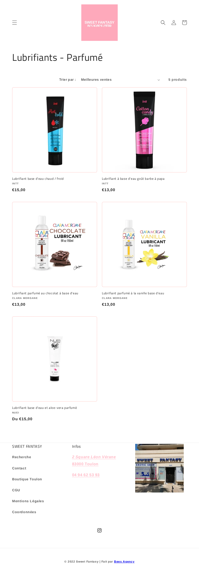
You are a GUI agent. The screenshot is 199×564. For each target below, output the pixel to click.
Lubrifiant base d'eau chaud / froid (38, 179)
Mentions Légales (28, 501)
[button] (14, 22)
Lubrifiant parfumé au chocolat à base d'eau (45, 293)
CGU (16, 490)
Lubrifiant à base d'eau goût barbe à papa (133, 179)
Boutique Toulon (27, 479)
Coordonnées (24, 512)
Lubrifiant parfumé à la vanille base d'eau (133, 293)
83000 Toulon (85, 464)
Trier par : (67, 79)
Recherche (21, 457)
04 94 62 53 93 (86, 475)
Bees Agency (124, 561)
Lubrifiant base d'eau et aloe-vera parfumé (44, 408)
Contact (19, 468)
